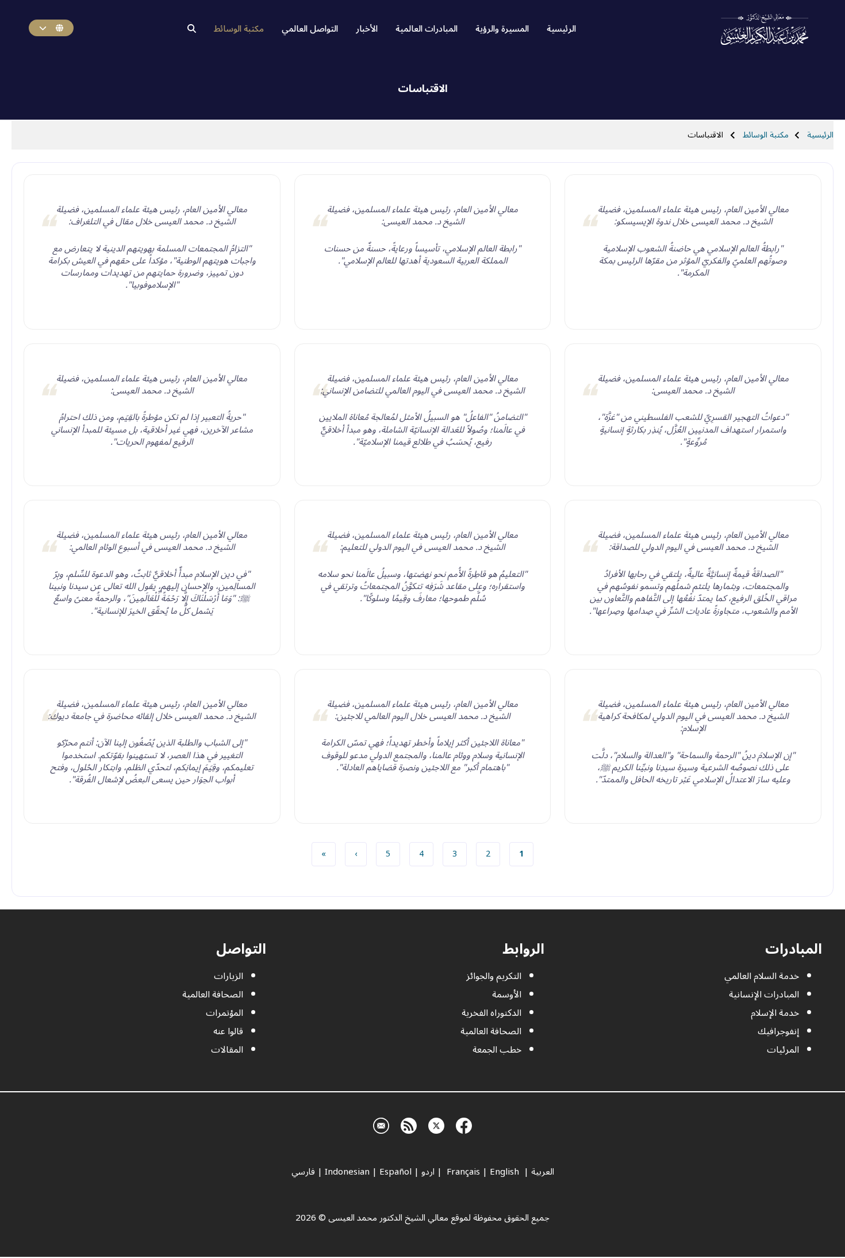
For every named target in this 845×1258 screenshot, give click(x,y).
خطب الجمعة (497, 1050)
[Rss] (408, 1124)
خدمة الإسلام (775, 1013)
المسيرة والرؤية (502, 29)
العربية (542, 1172)
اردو (428, 1172)
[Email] (381, 1124)
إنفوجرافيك (778, 1031)
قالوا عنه (228, 1031)
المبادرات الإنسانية (764, 994)
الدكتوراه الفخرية (491, 1013)
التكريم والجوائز (493, 976)
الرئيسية (561, 29)
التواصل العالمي (310, 29)
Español (395, 1172)
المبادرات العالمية (426, 29)
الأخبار (367, 29)
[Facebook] (463, 1124)
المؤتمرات (224, 1013)
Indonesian (347, 1172)
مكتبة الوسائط (239, 29)
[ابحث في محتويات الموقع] (192, 29)
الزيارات (228, 976)
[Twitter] (436, 1124)
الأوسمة (506, 994)
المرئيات (783, 1050)
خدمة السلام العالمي (761, 976)
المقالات (227, 1050)
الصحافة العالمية (490, 1031)
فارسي (303, 1172)
